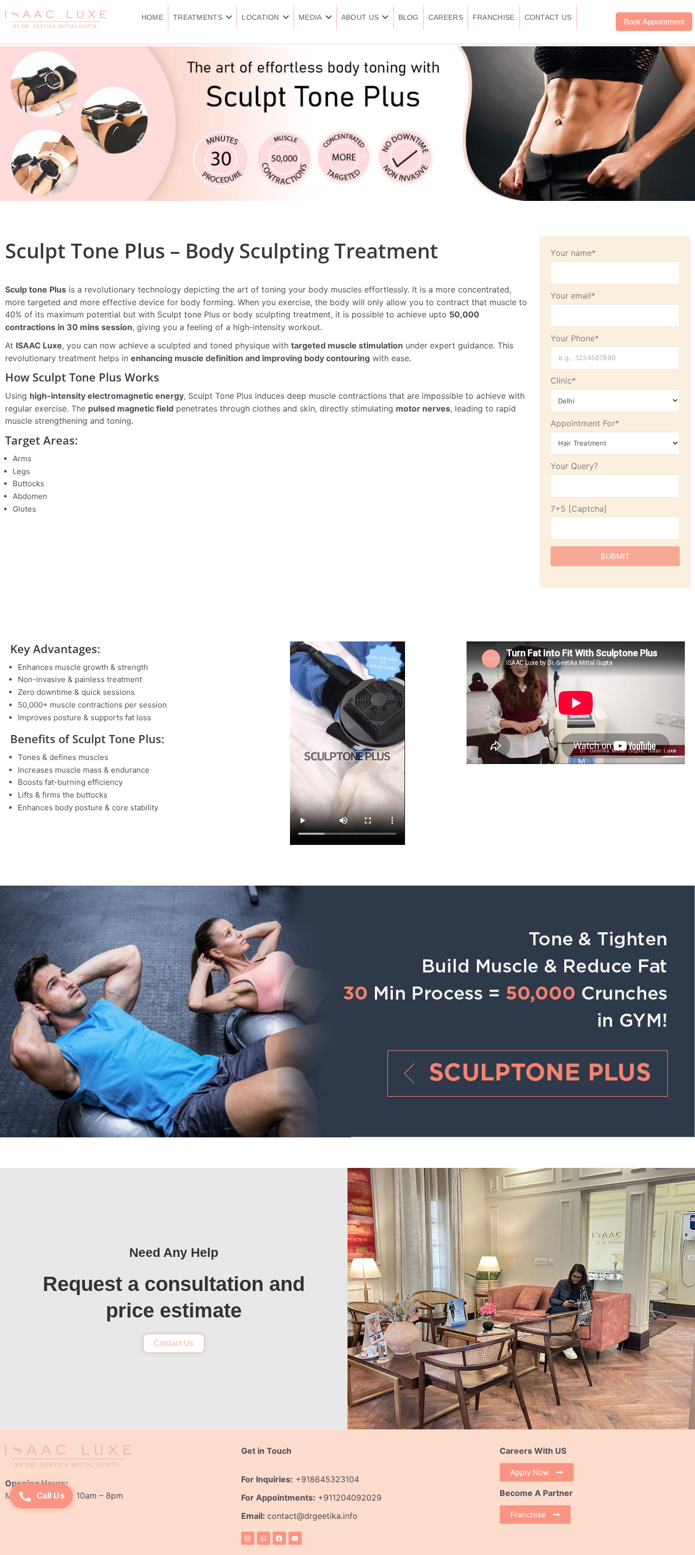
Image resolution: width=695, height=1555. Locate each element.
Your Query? (574, 466)
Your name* (573, 253)
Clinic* (563, 380)
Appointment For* (585, 423)
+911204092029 (348, 1497)
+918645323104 (327, 1479)
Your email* (573, 295)
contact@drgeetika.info (313, 1516)
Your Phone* (575, 338)
